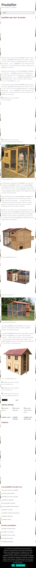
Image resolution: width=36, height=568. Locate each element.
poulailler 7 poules (6, 509)
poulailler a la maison (7, 532)
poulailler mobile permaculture (10, 513)
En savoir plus (21, 565)
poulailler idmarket (6, 516)
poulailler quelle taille (7, 493)
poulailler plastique (7, 541)
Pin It (17, 400)
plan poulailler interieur (8, 503)
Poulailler (9, 5)
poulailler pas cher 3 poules (9, 496)
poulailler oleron (6, 519)
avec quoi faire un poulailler (9, 490)
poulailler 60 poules (7, 538)
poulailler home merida (8, 535)
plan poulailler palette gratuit (10, 506)
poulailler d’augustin (7, 500)
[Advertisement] (18, 39)
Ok (13, 565)
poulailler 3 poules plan (8, 528)
